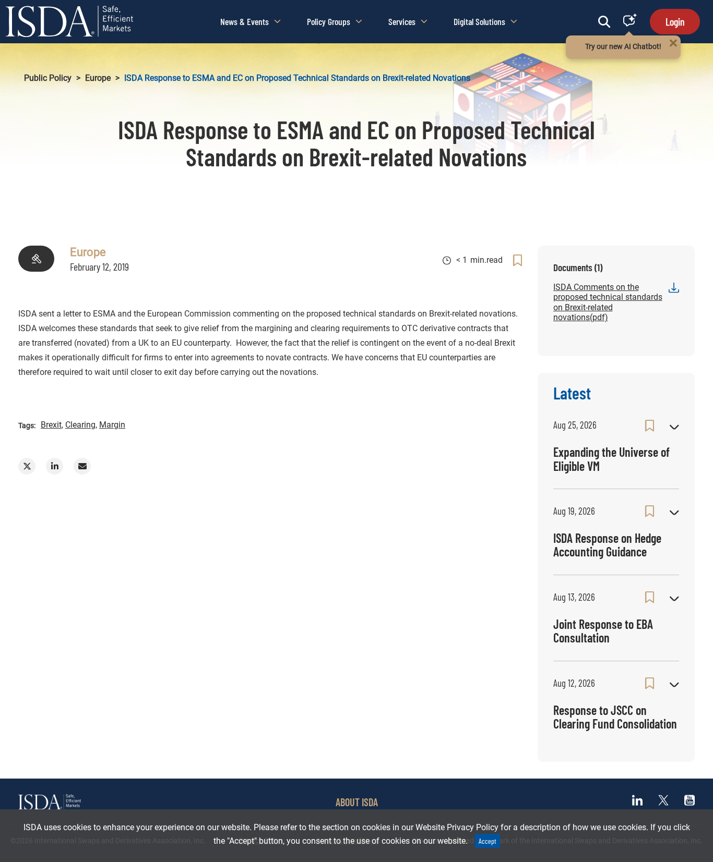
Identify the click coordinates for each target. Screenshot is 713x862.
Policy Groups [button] (328, 21)
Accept (487, 840)
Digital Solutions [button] (479, 21)
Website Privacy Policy (456, 827)
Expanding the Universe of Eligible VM (611, 458)
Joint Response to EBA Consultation (603, 630)
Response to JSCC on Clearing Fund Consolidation (615, 716)
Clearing (80, 425)
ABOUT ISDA (357, 802)
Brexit (51, 425)
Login (675, 21)
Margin (112, 425)
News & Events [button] (244, 21)
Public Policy (48, 78)
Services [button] (401, 21)
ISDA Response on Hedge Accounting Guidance (607, 544)
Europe (98, 78)
